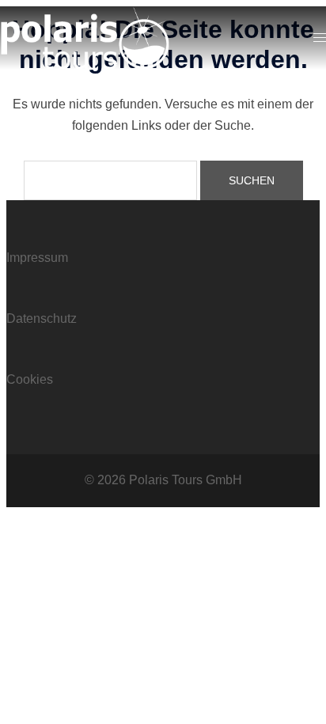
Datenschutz (41, 318)
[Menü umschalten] (319, 38)
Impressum (37, 257)
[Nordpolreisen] (84, 37)
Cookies (29, 379)
